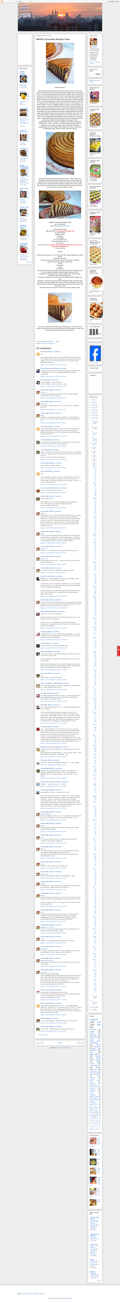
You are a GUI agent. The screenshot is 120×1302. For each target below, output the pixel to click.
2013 (93, 412)
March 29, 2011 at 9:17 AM (59, 386)
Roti (99, 1024)
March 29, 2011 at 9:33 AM (59, 484)
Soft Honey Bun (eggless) (94, 489)
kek (54, 343)
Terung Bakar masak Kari (94, 860)
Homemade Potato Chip (94, 812)
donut (95, 1050)
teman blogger (94, 1099)
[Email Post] (57, 341)
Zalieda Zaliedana (45, 368)
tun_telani (43, 790)
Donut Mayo (94, 931)
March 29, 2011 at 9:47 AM (59, 507)
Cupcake (98, 1117)
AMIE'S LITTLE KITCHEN (23, 73)
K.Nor (42, 760)
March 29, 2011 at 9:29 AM (59, 467)
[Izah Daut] (95, 360)
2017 (93, 402)
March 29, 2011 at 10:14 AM (59, 596)
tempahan (93, 1029)
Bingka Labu (94, 537)
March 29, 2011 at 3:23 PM (59, 858)
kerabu (99, 1123)
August (95, 443)
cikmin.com (94, 1244)
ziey (43, 837)
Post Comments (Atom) (63, 1047)
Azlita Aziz (43, 576)
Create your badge (94, 362)
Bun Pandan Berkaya (94, 921)
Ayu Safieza (45, 874)
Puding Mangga (94, 973)
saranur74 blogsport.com (24, 131)
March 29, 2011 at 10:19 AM (59, 608)
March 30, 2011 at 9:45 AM (59, 1031)
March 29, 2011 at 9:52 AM (59, 564)
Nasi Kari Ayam (99, 1171)
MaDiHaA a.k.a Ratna (46, 747)
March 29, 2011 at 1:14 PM (59, 743)
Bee (41, 1018)
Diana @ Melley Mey (47, 960)
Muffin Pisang (94, 1072)
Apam (92, 1054)
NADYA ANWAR (44, 611)
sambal (92, 1104)
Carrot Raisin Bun (94, 728)
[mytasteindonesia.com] (95, 82)
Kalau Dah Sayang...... (94, 788)
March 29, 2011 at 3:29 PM (59, 933)
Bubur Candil (99, 1162)
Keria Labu (94, 955)
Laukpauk (93, 1095)
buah (97, 1115)
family (92, 1065)
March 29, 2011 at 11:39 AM (59, 679)
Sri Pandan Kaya (94, 692)
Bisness (92, 1101)
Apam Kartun (94, 1109)
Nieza (57, 226)
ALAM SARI (23, 108)
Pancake (92, 1079)
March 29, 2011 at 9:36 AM (59, 492)
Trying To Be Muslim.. (46, 683)
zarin (41, 439)
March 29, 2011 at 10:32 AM (59, 628)
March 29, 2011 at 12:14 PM (59, 701)
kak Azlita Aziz (66, 226)
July (94, 447)
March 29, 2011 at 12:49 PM (59, 723)
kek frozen (92, 1123)
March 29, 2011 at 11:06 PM (59, 1014)
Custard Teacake (94, 631)
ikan (95, 1069)
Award (98, 1045)
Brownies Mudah (94, 940)
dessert (92, 1031)
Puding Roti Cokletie (94, 758)
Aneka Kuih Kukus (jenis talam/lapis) (95, 1041)
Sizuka (42, 351)
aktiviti (95, 1087)
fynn (41, 693)
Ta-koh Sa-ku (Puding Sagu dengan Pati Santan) (94, 901)
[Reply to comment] (54, 351)
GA (92, 1118)
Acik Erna (43, 990)
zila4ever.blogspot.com (24, 207)
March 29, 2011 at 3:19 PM (59, 820)
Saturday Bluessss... (94, 566)
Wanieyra (43, 1026)
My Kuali (22, 91)
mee (91, 1074)
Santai (91, 1112)
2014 (93, 410)
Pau (95, 1106)
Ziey (41, 643)
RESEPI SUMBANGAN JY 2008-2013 (24, 167)
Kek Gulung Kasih (94, 738)
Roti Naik (99, 1200)
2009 (93, 1009)
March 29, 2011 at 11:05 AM (59, 648)
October (95, 433)
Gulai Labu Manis (94, 621)
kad (98, 1121)
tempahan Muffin (94, 1128)
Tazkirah (93, 1120)
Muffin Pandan (94, 1110)
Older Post (80, 1043)
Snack (97, 1112)
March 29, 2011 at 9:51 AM (59, 543)
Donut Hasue (94, 778)
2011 (93, 418)
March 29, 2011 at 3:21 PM (59, 831)
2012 (93, 415)
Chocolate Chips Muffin (94, 578)
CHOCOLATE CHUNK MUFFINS (94, 524)
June (94, 451)
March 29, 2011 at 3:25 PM (59, 889)
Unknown (43, 1003)
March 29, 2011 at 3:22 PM (59, 843)
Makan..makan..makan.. (94, 643)
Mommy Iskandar (93, 1272)
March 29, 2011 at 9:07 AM (59, 365)
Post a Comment (43, 1034)
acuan (99, 1120)
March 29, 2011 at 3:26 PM (59, 906)
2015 (93, 407)
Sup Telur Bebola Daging (94, 985)
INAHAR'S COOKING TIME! (23, 227)
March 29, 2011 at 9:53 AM (59, 572)
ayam (95, 1037)
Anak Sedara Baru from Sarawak (94, 550)
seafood (98, 1074)
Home (60, 1043)
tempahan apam (94, 1107)
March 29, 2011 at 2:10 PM (59, 756)
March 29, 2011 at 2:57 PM (59, 808)
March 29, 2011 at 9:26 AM (59, 436)
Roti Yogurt (94, 949)
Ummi (42, 705)
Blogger (69, 1298)
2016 (93, 405)
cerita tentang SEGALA (94, 1234)
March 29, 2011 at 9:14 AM (59, 376)
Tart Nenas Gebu (99, 1153)
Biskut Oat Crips (94, 963)
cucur (91, 1093)
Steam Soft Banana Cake (94, 474)
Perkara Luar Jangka (94, 716)
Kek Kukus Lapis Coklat (94, 845)
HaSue (42, 651)
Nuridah (42, 496)
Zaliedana (44, 403)
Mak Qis (44, 884)
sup (99, 1104)
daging (98, 1067)
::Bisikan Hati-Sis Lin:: (94, 1218)
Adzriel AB (44, 558)
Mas (41, 380)
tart (97, 1126)
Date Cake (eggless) (94, 590)
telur (91, 1114)
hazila (42, 673)
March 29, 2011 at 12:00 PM (59, 689)
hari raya (93, 1121)
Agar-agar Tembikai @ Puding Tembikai (94, 606)
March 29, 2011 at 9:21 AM (59, 398)
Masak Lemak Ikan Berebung (94, 828)
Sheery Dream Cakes (46, 781)
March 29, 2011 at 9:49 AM (59, 528)
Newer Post (40, 1043)
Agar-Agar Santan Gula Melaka (94, 659)
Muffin (92, 1033)
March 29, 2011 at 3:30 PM (59, 954)
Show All (28, 262)
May (94, 455)
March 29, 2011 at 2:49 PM (59, 778)
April (94, 459)
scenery (91, 1126)
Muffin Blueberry (95, 1096)
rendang (95, 1125)
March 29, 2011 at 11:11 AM (59, 669)
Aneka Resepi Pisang (46, 343)
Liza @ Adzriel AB (45, 488)
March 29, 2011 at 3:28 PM (59, 921)
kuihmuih (94, 1019)
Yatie (41, 631)
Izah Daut (92, 344)
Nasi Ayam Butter (94, 769)
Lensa (96, 1118)
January (95, 1002)
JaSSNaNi (43, 768)
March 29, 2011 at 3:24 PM (59, 868)
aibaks (92, 1259)
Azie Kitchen (24, 148)
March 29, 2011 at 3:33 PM (59, 986)
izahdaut (42, 390)
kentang (92, 1115)
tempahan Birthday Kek (95, 1047)
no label (92, 1117)
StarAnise (43, 463)
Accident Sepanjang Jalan (94, 704)
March (95, 464)
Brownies (92, 1088)
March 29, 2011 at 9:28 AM (59, 459)
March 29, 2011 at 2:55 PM (59, 786)
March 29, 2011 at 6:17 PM (59, 999)
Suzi (41, 726)
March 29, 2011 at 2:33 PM (59, 765)
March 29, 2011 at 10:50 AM (59, 639)
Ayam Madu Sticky (94, 748)
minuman (95, 1098)
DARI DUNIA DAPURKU (23, 244)
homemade (93, 1102)
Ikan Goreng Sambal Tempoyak (94, 877)
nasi (99, 1065)
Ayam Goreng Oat (94, 800)
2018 (93, 400)
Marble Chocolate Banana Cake (94, 506)
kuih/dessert (93, 1071)
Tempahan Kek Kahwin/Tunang (95, 1084)
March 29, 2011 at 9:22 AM (59, 423)
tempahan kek (95, 1035)
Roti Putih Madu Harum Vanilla (94, 677)
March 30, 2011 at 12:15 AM (59, 1023)
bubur (96, 1114)
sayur (92, 1052)
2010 (93, 1007)
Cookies (98, 1056)
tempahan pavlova (94, 1129)
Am (99, 1054)
